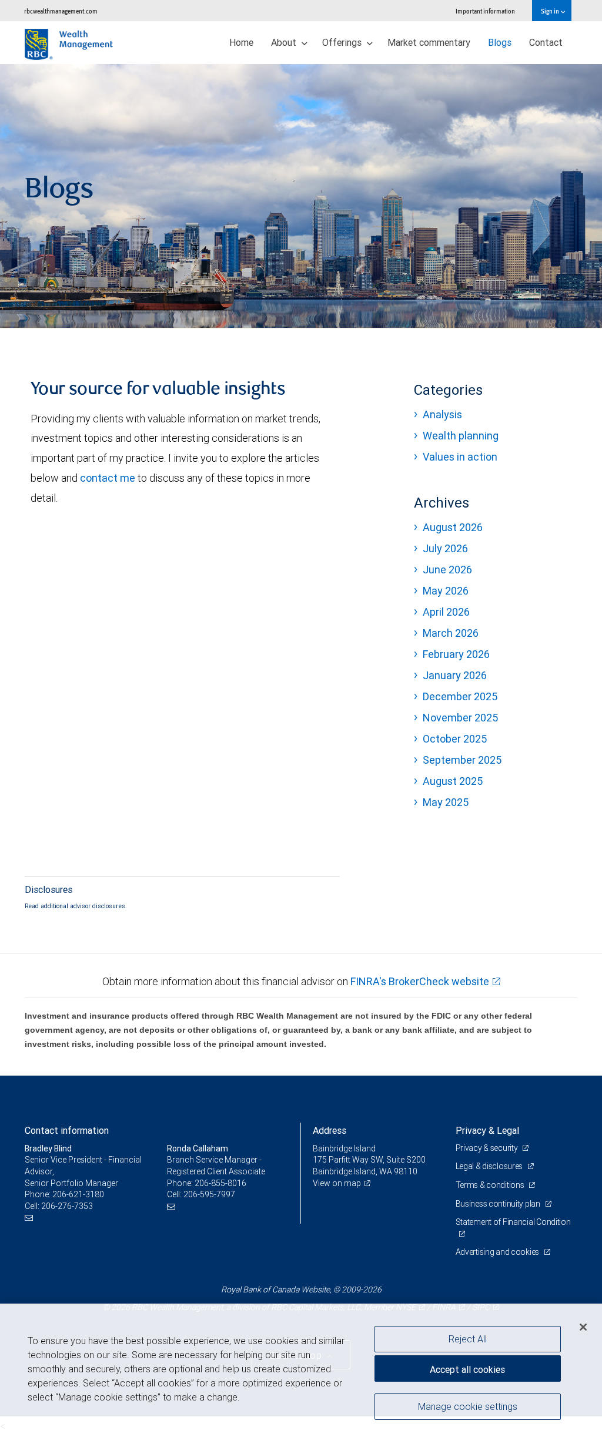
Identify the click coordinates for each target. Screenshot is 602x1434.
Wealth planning (461, 435)
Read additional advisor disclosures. (76, 906)
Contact (546, 42)
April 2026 (446, 612)
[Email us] (30, 1217)
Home (241, 42)
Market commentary (428, 42)
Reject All (468, 1339)
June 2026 (447, 569)
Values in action (460, 457)
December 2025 (460, 696)
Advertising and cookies (498, 1252)
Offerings (343, 42)
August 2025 (453, 781)
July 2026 (445, 548)
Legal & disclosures (490, 1166)
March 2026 (451, 633)
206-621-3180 (78, 1194)
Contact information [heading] (67, 1130)
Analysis (442, 414)
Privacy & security (488, 1148)
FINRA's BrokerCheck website (419, 981)
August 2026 (453, 527)
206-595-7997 (209, 1194)
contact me (107, 478)
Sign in (550, 11)
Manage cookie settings (467, 1406)
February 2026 (456, 654)
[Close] (583, 1327)
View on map (337, 1183)
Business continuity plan (499, 1203)
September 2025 (462, 760)
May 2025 (446, 802)
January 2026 (455, 675)
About (285, 42)
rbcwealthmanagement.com (61, 11)
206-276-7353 (67, 1206)
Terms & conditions (491, 1185)
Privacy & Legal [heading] (487, 1130)
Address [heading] (329, 1130)
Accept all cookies (467, 1369)
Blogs (499, 42)
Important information (485, 11)
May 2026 (446, 590)
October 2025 (455, 738)
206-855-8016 (220, 1183)
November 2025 (460, 717)
